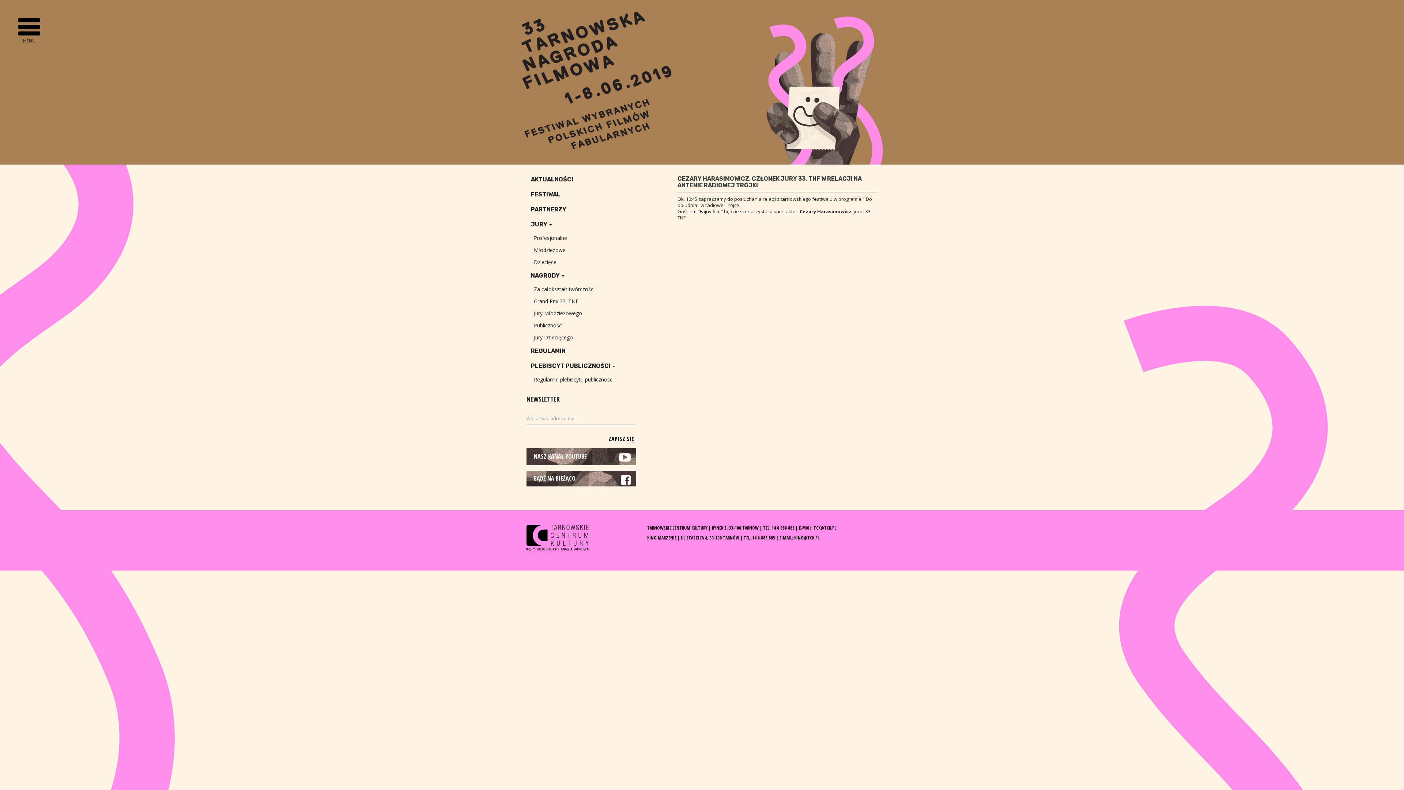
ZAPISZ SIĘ (621, 439)
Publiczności (548, 325)
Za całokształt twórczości (564, 289)
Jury (539, 224)
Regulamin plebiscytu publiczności (574, 379)
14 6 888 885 (763, 538)
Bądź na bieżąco (554, 478)
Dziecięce (545, 262)
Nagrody (546, 275)
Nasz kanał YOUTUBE (560, 456)
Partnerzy (548, 209)
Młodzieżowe (550, 250)
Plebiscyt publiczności (571, 365)
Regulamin (548, 350)
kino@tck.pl (806, 538)
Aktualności (552, 179)
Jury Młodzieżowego (558, 313)
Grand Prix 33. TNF (556, 301)
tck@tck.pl (825, 528)
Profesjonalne (550, 237)
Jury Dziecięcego (553, 337)
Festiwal (546, 194)
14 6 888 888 (783, 528)
